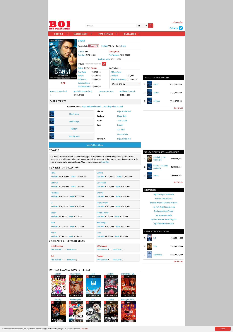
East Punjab (101, 182)
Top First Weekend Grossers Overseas (163, 202)
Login (174, 22)
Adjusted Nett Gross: (118, 79)
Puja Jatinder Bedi (124, 111)
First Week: (82, 72)
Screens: (81, 51)
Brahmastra (157, 254)
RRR (155, 246)
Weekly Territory (118, 83)
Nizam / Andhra (102, 202)
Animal (156, 92)
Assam (53, 232)
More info (84, 329)
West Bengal (101, 222)
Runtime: (104, 46)
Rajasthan (55, 192)
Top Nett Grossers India (163, 198)
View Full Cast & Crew (95, 145)
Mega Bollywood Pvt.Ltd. (91, 106)
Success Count (81, 34)
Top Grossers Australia (163, 215)
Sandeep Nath (122, 134)
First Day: (81, 55)
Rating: (80, 68)
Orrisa (99, 232)
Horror (123, 46)
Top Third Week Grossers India (164, 207)
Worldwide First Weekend (83, 91)
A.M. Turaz (121, 129)
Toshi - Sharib (122, 120)
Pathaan (156, 101)
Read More (105, 162)
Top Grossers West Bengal (163, 211)
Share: (73, 176)
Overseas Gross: (84, 83)
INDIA (53, 172)
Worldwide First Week (127, 91)
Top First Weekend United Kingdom (163, 219)
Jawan (155, 84)
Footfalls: (114, 75)
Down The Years (105, 34)
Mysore (53, 212)
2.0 (154, 238)
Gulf (52, 256)
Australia (100, 256)
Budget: (81, 75)
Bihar (53, 222)
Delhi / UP (54, 182)
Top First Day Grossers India (163, 194)
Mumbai (100, 172)
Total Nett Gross (104, 59)
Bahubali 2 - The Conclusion (159, 158)
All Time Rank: (116, 72)
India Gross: (82, 79)
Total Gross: (71, 249)
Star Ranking (130, 34)
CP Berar (100, 192)
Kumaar (120, 125)
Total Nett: (55, 176)
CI (51, 202)
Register (180, 22)
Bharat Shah (121, 116)
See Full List (178, 108)
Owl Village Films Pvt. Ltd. (113, 106)
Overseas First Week (106, 91)
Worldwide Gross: (84, 86)
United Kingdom (57, 246)
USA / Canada (102, 246)
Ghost (81, 40)
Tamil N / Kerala (103, 212)
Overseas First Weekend (58, 91)
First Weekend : (56, 249)
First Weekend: (114, 55)
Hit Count (58, 34)
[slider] (93, 64)
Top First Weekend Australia (163, 223)
